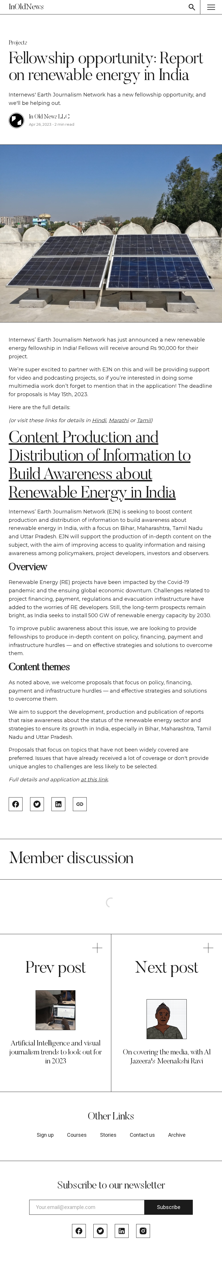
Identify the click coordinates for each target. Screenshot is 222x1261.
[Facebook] (79, 1231)
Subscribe (168, 1207)
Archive (177, 1135)
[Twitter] (100, 1231)
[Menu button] (211, 7)
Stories (108, 1135)
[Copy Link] (80, 804)
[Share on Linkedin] (58, 804)
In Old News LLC (49, 117)
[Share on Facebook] (16, 804)
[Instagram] (143, 1231)
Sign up (45, 1135)
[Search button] (192, 7)
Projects (18, 43)
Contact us (142, 1135)
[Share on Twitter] (37, 804)
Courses (77, 1135)
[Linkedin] (122, 1231)
